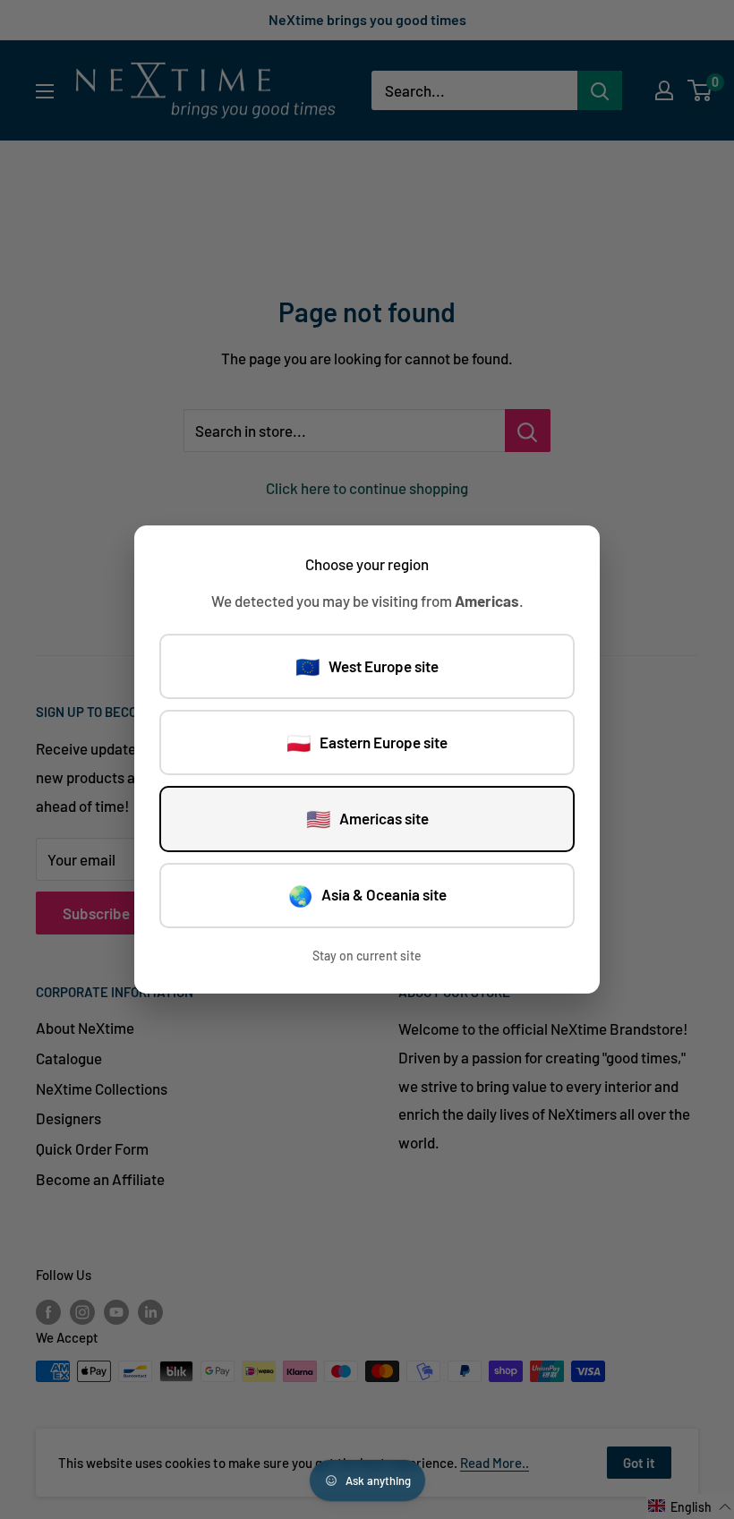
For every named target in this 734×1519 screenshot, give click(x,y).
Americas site (367, 818)
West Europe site (367, 666)
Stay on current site (367, 955)
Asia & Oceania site (367, 895)
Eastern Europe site (367, 742)
